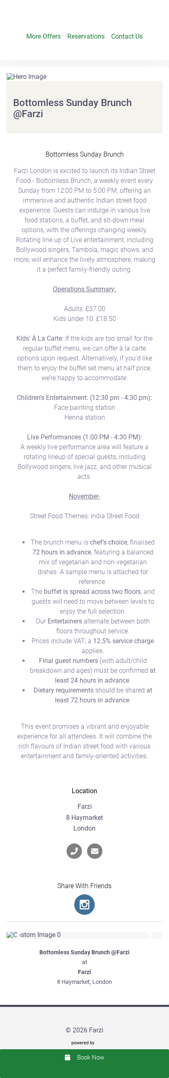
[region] (84, 935)
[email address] (95, 851)
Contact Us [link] (127, 36)
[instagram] (84, 904)
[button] (19, 935)
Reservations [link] (86, 36)
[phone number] (74, 851)
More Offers (43, 36)
